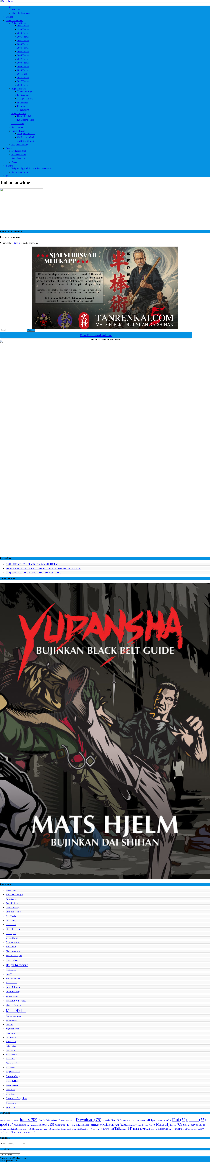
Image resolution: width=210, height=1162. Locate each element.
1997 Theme (23, 25)
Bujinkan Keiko (18, 23)
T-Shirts (9, 166)
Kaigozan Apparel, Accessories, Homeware (31, 168)
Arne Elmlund (11, 899)
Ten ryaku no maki (195, 1129)
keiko (48, 1124)
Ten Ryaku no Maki (26, 133)
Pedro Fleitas (11, 1046)
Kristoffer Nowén (11, 983)
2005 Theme (23, 51)
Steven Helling (11, 1090)
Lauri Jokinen (13, 987)
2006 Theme (23, 55)
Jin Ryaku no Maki (25, 141)
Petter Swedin (11, 1054)
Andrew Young (11, 890)
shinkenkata (57, 1129)
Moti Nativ (9, 1024)
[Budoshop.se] (105, 1)
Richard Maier (10, 1059)
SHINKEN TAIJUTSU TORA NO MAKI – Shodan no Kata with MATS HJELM (43, 568)
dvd (105, 1120)
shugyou (67, 1129)
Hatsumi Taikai (24, 116)
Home (8, 7)
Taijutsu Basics (18, 131)
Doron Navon (12, 938)
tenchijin (166, 1129)
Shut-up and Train (19, 172)
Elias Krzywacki (13, 951)
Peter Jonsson (10, 1050)
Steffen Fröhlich (12, 1085)
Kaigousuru (22, 1125)
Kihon (74, 1125)
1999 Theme (23, 29)
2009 (16, 1120)
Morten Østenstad (11, 1020)
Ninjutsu (188, 1125)
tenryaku (180, 1128)
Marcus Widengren (12, 996)
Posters (14, 162)
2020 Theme (23, 85)
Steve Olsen (10, 1094)
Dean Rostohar (13, 929)
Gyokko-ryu (22, 102)
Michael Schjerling (13, 1016)
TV (7, 175)
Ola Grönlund (11, 1037)
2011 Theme (22, 74)
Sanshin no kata (8, 1129)
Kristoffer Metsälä (13, 979)
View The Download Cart (96, 335)
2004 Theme (23, 48)
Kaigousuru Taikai (25, 120)
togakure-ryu (6, 1132)
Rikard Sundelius (12, 1063)
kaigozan (36, 1125)
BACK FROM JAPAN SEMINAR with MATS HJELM (32, 564)
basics (28, 1119)
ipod (7, 1124)
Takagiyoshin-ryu (25, 98)
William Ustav (10, 1107)
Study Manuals (18, 158)
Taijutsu (123, 1128)
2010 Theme (23, 70)
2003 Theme (23, 44)
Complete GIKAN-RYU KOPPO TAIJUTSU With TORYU (33, 572)
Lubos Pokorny (13, 991)
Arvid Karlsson (12, 903)
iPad (179, 1119)
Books (9, 148)
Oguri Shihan (10, 1033)
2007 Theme (23, 59)
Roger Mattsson (13, 1071)
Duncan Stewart (13, 942)
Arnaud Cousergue (14, 894)
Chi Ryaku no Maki (26, 137)
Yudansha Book (18, 154)
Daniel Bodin (11, 916)
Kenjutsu (63, 1124)
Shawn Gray (13, 1076)
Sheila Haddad (12, 1081)
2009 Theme (23, 66)
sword (108, 1128)
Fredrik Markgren (14, 955)
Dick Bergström (11, 934)
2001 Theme (23, 37)
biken (41, 1120)
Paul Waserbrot (11, 1042)
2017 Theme (23, 81)
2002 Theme (23, 40)
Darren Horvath (11, 925)
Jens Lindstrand (11, 970)
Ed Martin (11, 946)
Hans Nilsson (12, 960)
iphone (196, 1119)
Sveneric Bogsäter (16, 1098)
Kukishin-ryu (23, 95)
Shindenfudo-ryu (24, 91)
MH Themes (24, 1160)
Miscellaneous (17, 123)
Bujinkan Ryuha (18, 88)
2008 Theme (23, 62)
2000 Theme (23, 33)
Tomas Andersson (11, 1103)
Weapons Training (19, 144)
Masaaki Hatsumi (13, 1005)
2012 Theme (23, 77)
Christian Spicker (13, 911)
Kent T (9, 974)
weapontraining (24, 1131)
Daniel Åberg (11, 920)
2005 (3, 1120)
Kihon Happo (86, 1125)
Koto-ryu (21, 106)
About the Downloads (21, 13)
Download (88, 1119)
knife (98, 1125)
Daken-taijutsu (53, 1120)
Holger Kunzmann (17, 965)
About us (15, 9)
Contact (9, 17)
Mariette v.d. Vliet (16, 1000)
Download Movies (14, 20)
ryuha (199, 1124)
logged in (16, 243)
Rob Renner (10, 1067)
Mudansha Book (18, 151)
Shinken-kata (17, 127)
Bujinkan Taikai (18, 113)
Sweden (97, 1129)
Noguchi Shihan (12, 1029)
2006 (9, 1120)
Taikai (139, 1128)
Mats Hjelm (16, 1010)
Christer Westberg (13, 908)
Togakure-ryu (23, 110)
